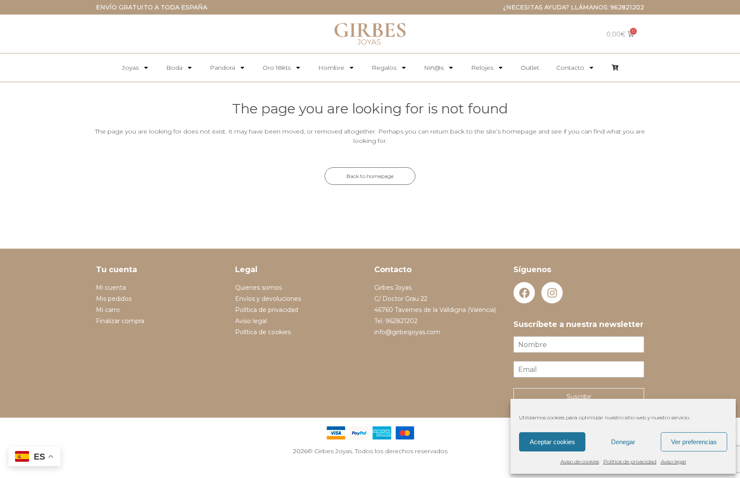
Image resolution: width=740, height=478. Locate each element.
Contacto (570, 67)
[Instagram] (552, 292)
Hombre (331, 67)
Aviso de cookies (580, 461)
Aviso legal (673, 461)
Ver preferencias (694, 441)
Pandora (222, 67)
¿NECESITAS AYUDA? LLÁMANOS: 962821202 (573, 7)
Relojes (482, 67)
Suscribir (579, 397)
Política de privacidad (629, 461)
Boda (174, 67)
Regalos (384, 67)
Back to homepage (370, 176)
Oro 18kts (277, 67)
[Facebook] (524, 292)
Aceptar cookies (552, 441)
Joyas (130, 67)
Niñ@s (434, 67)
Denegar (623, 441)
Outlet (530, 67)
